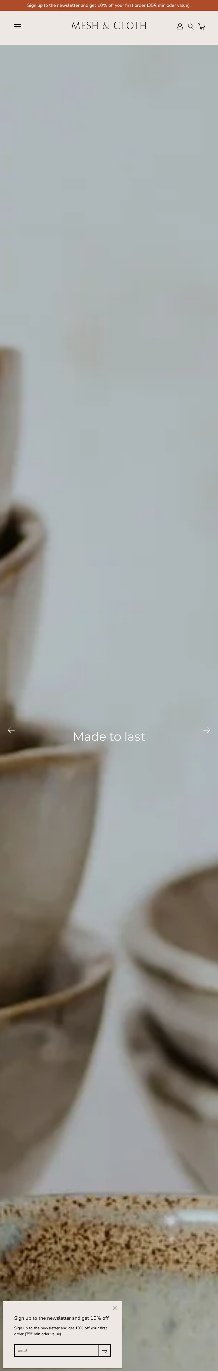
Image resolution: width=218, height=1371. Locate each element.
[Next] (206, 730)
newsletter (68, 5)
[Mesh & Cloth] (109, 26)
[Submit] (104, 1350)
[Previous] (11, 730)
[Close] (115, 1308)
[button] (191, 26)
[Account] (180, 26)
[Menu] (17, 27)
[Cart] (202, 26)
